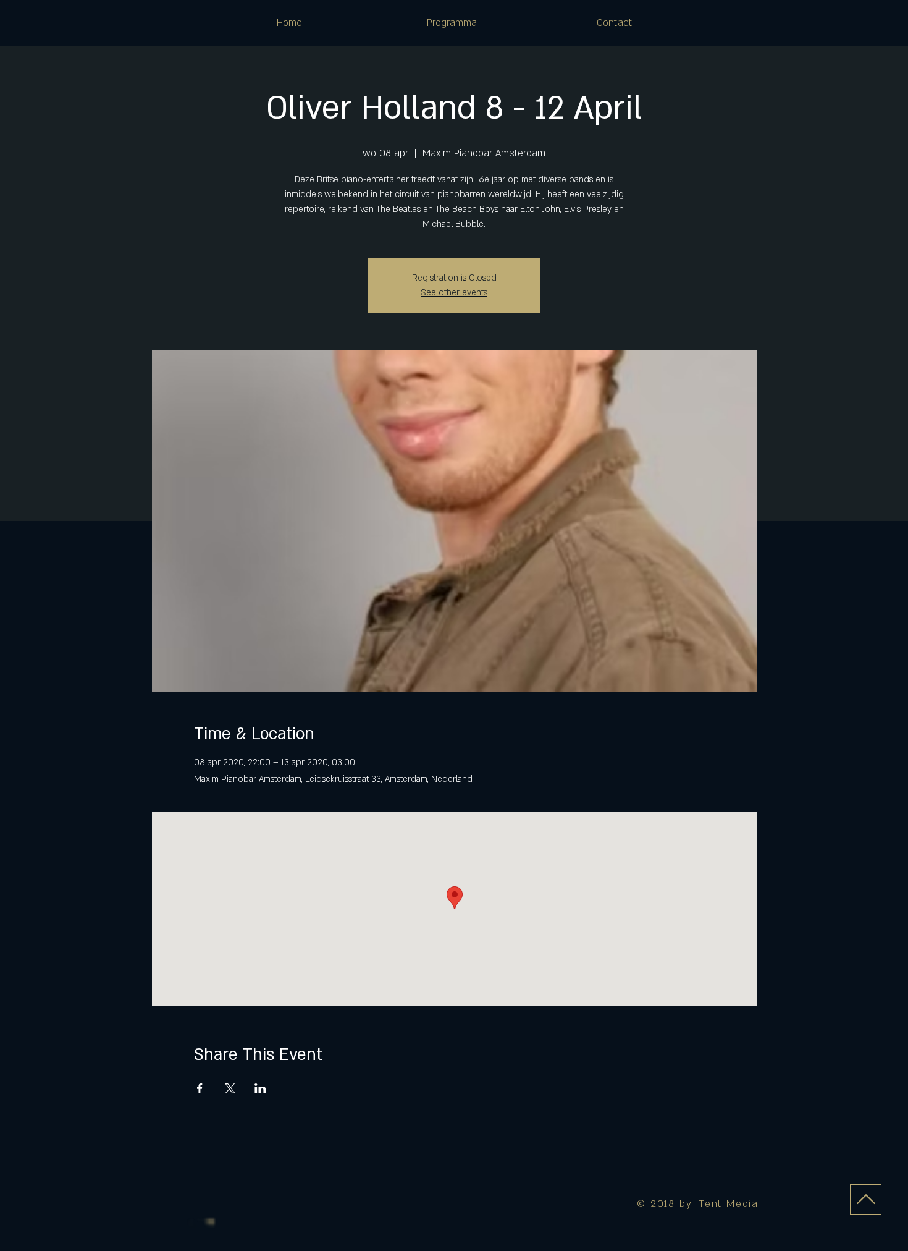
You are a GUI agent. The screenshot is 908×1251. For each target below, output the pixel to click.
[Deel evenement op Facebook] (200, 1088)
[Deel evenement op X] (230, 1088)
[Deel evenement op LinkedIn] (260, 1088)
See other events (454, 293)
